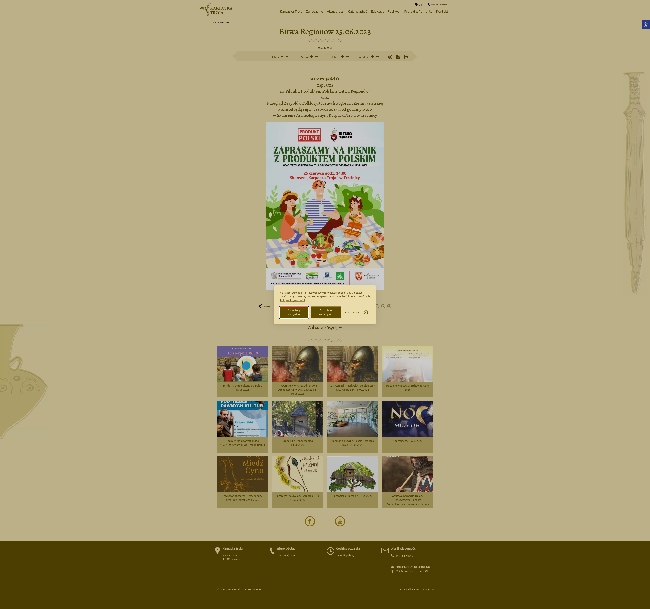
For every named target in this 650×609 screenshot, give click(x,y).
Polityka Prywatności (292, 300)
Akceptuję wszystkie (294, 312)
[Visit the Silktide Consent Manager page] (366, 312)
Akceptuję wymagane (325, 312)
